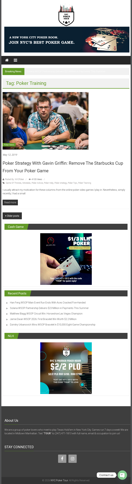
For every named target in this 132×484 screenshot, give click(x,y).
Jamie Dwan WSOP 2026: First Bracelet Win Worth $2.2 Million (43, 319)
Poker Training (84, 183)
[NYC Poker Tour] (7, 60)
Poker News (9, 145)
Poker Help (48, 183)
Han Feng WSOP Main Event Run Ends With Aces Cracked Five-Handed (48, 302)
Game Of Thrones (13, 183)
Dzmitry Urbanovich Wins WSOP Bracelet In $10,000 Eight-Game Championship (52, 324)
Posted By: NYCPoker (14, 179)
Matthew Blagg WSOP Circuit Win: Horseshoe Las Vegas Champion (46, 313)
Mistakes (27, 183)
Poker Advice (37, 183)
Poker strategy (60, 183)
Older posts (13, 215)
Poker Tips (72, 183)
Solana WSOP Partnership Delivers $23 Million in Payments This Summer (66, 71)
